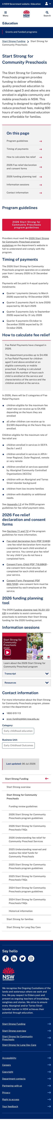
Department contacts (13, 1078)
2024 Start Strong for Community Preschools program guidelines (27, 889)
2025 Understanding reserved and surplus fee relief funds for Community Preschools (27, 853)
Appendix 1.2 (14, 504)
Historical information (21, 911)
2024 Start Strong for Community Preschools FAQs (27, 901)
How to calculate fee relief (21, 157)
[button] (5, 13)
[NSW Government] (26, 973)
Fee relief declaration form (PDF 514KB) (28, 541)
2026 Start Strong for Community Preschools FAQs (27, 828)
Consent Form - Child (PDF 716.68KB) (27, 564)
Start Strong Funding (13, 41)
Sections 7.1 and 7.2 (18, 531)
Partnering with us (12, 1085)
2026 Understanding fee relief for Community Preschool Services (27, 839)
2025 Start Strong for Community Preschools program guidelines (27, 866)
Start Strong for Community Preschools (22, 797)
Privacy (6, 1092)
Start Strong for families (20, 919)
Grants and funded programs (21, 32)
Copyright (7, 1071)
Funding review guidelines (23, 806)
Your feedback (10, 1106)
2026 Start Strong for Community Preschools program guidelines (31, 225)
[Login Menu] (48, 4)
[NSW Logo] (26, 13)
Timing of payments (17, 149)
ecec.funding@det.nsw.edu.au (23, 719)
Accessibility (9, 1058)
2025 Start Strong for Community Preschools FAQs (27, 878)
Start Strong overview (18, 787)
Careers (6, 1065)
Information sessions (18, 184)
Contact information (17, 192)
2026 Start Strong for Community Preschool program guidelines (25, 242)
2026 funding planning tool (22, 176)
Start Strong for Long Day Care (24, 927)
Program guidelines (17, 141)
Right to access (10, 1099)
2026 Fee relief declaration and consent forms (22, 167)
